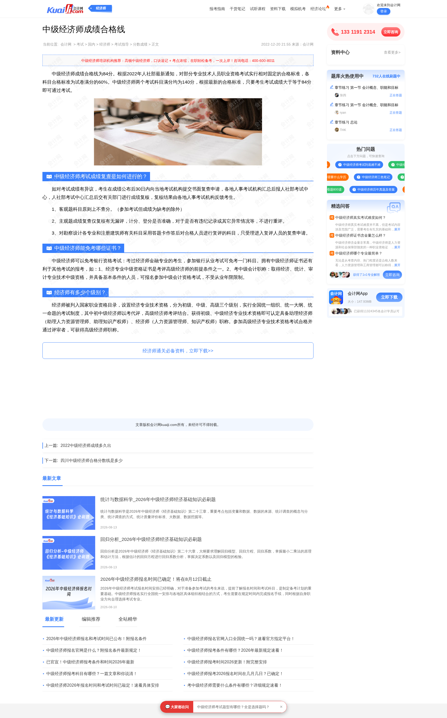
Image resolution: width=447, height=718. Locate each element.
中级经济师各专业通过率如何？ (402, 164)
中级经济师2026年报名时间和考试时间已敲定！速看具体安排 (102, 685)
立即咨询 (391, 32)
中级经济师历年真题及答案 (360, 189)
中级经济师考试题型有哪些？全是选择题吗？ (233, 707)
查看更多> (392, 52)
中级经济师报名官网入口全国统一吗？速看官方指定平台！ (241, 638)
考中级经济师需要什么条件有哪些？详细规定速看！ (234, 685)
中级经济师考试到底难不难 (346, 164)
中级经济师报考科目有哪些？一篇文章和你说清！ (91, 673)
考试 (80, 44)
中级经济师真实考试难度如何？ (360, 217)
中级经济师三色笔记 (361, 177)
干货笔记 (237, 8)
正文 (155, 44)
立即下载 (389, 297)
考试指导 (121, 44)
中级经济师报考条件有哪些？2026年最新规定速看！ (235, 650)
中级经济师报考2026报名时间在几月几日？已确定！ (235, 673)
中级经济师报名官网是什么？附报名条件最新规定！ (93, 650)
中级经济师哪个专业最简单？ (358, 253)
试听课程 (257, 8)
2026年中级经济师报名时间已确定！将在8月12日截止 (156, 579)
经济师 (101, 8)
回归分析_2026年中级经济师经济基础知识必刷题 (151, 539)
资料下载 (278, 8)
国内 (91, 44)
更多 (338, 8)
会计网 (66, 44)
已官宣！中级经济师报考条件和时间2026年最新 (90, 662)
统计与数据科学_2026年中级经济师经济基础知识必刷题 (158, 499)
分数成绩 (140, 44)
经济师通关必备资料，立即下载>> (178, 350)
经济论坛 (318, 8)
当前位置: (50, 44)
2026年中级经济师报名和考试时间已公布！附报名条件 (96, 638)
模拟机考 (298, 8)
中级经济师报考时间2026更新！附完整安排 (227, 662)
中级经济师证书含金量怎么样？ (360, 235)
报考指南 (217, 8)
